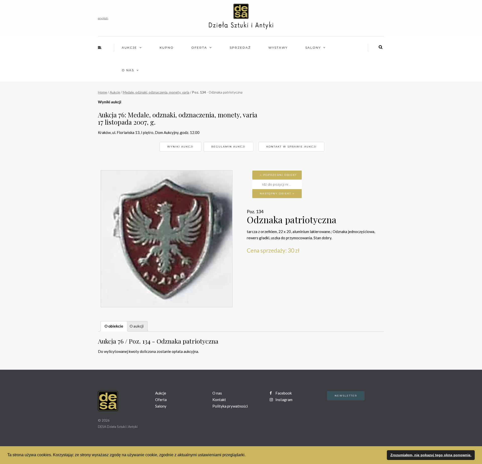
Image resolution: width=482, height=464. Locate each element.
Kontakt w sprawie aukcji (291, 146)
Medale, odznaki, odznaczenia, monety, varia (156, 92)
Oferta (199, 47)
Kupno (167, 47)
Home (102, 92)
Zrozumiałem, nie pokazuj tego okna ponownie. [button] (430, 455)
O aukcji (137, 326)
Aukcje (129, 47)
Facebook (283, 393)
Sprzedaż (240, 47)
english (103, 18)
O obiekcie (113, 326)
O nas (128, 70)
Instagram (283, 399)
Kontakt (219, 399)
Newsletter (346, 395)
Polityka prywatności (230, 406)
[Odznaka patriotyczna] (166, 238)
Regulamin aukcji (228, 146)
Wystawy (278, 47)
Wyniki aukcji (180, 146)
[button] (247, 455)
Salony (313, 47)
